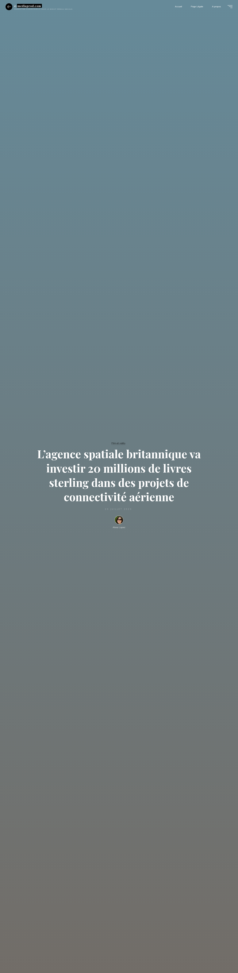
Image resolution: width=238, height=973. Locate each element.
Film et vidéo (118, 443)
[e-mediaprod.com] (9, 6)
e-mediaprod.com (27, 6)
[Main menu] (230, 6)
